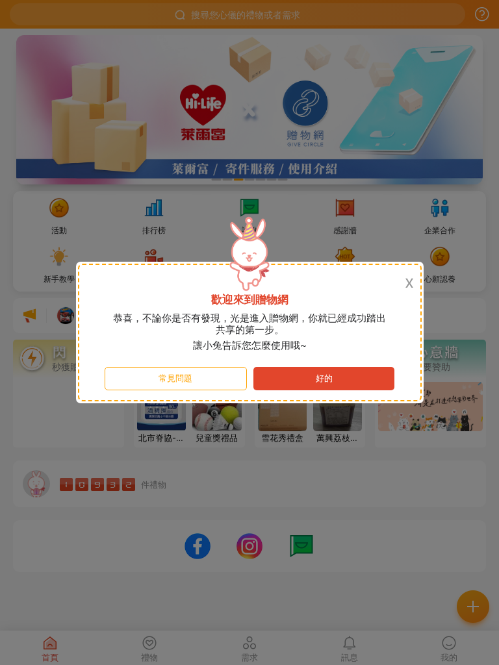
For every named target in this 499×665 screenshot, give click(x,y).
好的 (324, 378)
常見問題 (175, 378)
